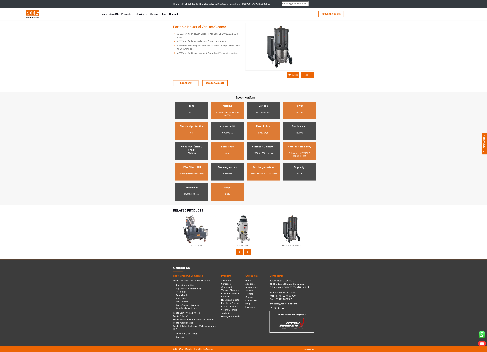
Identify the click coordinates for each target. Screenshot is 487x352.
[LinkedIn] (279, 308)
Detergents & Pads (230, 316)
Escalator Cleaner (230, 303)
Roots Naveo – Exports (187, 305)
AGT (312, 349)
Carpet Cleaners (229, 306)
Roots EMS (181, 298)
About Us (114, 14)
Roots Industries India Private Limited (191, 280)
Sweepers (226, 280)
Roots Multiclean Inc (183, 322)
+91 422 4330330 (286, 296)
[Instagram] (275, 308)
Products (126, 14)
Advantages (251, 287)
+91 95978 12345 (189, 4)
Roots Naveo (182, 301)
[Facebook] (271, 308)
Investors (250, 307)
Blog (247, 303)
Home (104, 14)
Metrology (181, 291)
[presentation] (239, 252)
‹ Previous (293, 75)
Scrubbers (226, 284)
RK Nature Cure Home (186, 333)
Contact (173, 14)
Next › (308, 75)
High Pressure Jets (230, 300)
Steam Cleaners (229, 310)
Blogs (164, 14)
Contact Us (251, 300)
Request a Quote (331, 14)
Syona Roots (182, 295)
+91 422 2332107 (283, 299)
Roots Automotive (185, 285)
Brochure (186, 83)
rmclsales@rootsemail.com (221, 4)
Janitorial (226, 313)
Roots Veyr (181, 337)
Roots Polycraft (181, 316)
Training (249, 294)
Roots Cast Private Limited (186, 313)
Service (140, 14)
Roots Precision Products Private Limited (193, 319)
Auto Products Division (187, 308)
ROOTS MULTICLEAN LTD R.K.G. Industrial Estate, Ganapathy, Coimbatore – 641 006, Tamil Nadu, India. (290, 284)
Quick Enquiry (484, 143)
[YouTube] (283, 308)
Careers (154, 14)
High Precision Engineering (189, 288)
